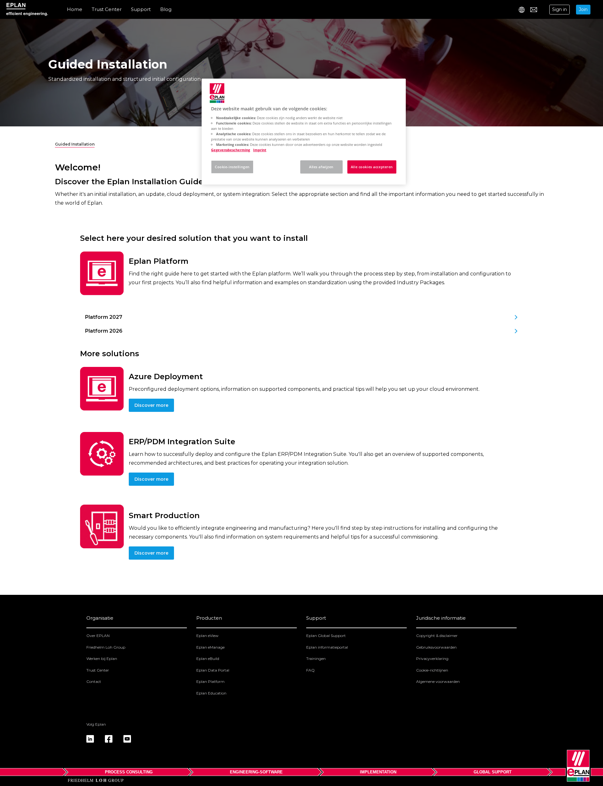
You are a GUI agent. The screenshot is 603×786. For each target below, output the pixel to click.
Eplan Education (211, 693)
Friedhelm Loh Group (105, 647)
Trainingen (316, 658)
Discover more (151, 405)
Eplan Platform (210, 681)
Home (74, 9)
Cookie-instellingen (232, 166)
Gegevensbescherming (230, 149)
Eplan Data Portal (212, 670)
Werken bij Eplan (101, 658)
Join (583, 9)
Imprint (259, 149)
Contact (93, 681)
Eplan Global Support (326, 635)
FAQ (310, 670)
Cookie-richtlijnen (432, 670)
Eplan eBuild (207, 658)
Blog (165, 9)
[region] (304, 132)
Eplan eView (207, 635)
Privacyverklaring (432, 658)
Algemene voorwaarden (438, 681)
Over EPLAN (98, 635)
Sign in (559, 9)
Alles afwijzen (321, 166)
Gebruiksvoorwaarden (436, 647)
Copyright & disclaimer (437, 635)
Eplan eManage (210, 647)
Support (141, 9)
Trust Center (107, 9)
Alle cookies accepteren (372, 166)
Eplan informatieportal (327, 647)
